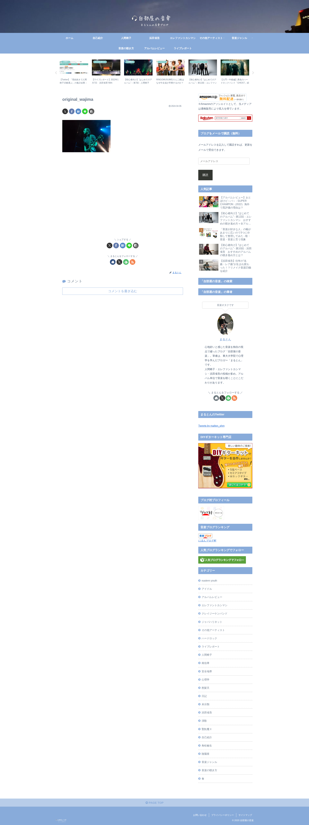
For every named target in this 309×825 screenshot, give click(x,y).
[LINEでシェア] (85, 111)
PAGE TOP (156, 802)
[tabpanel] (74, 72)
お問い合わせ (200, 815)
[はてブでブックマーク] (78, 111)
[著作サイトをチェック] (113, 262)
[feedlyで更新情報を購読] (126, 262)
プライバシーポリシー (222, 815)
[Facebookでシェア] (72, 111)
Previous (55, 73)
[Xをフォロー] (119, 262)
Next (253, 73)
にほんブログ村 (207, 540)
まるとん (225, 339)
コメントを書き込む (122, 291)
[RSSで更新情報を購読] (132, 262)
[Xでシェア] (65, 111)
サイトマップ (245, 815)
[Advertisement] (122, 197)
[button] (91, 111)
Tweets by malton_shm (211, 425)
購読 (205, 175)
